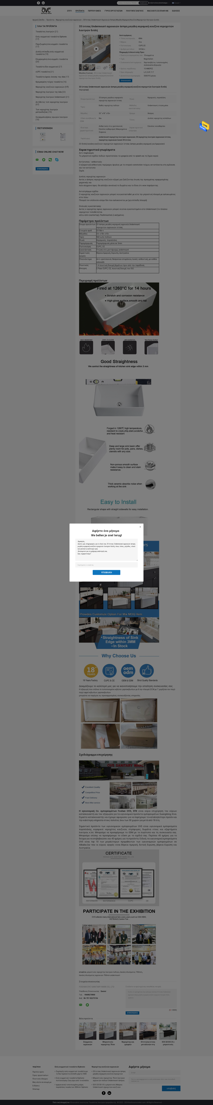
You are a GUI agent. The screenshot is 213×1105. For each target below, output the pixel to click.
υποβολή (106, 572)
